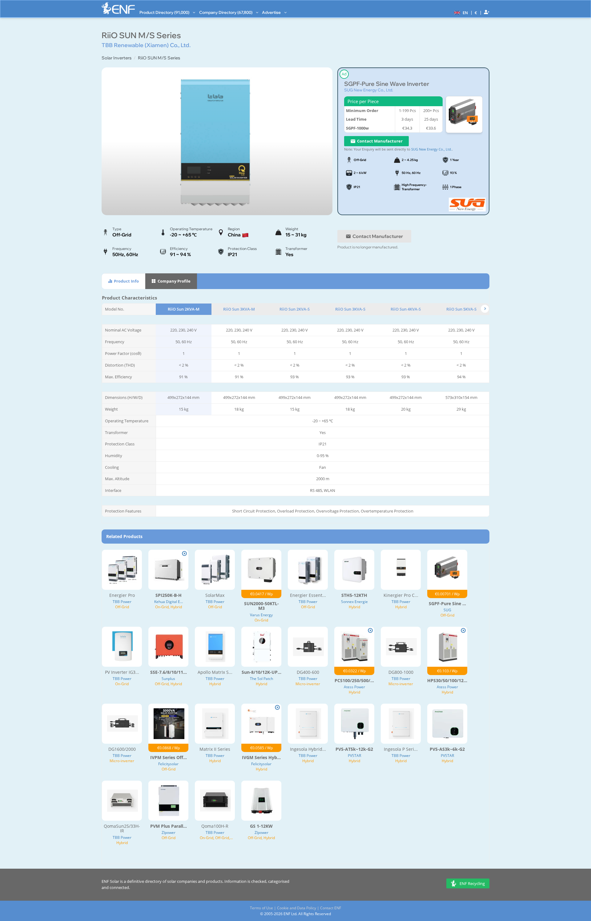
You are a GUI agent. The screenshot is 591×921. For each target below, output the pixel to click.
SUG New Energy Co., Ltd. (368, 89)
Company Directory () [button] (226, 12)
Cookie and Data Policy (296, 908)
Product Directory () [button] (164, 12)
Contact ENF (330, 908)
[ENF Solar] (118, 8)
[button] (460, 12)
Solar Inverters (116, 58)
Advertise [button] (272, 12)
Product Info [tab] (126, 281)
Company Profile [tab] (174, 281)
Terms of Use (261, 908)
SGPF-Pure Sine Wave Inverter (386, 83)
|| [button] (476, 12)
